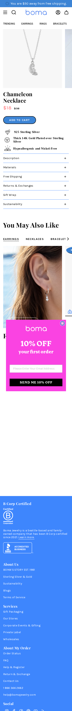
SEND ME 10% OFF (36, 382)
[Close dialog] (62, 323)
